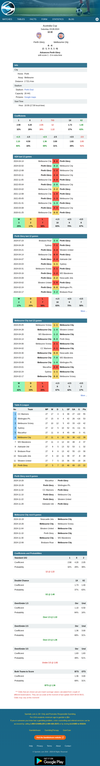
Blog (71, 19)
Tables (21, 19)
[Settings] (97, 19)
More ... (84, 311)
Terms (49, 746)
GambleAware (35, 730)
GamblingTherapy (52, 730)
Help (31, 746)
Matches (7, 19)
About (58, 746)
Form (44, 19)
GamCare (67, 730)
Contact (68, 746)
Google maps (30, 97)
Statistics (58, 19)
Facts (33, 19)
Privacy (40, 746)
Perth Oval (29, 90)
